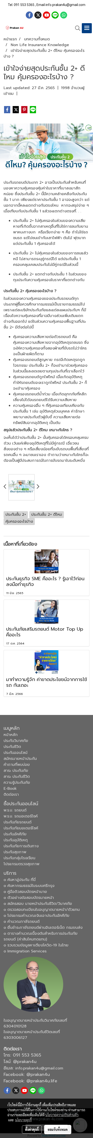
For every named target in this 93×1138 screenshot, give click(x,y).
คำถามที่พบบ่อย (17, 765)
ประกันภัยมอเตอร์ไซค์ (21, 828)
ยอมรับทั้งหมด (58, 1129)
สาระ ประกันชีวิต (17, 776)
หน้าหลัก (11, 735)
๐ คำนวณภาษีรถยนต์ (22, 921)
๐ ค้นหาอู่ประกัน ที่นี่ (20, 880)
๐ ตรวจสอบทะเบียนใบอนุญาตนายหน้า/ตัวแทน (42, 910)
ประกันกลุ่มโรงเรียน (19, 858)
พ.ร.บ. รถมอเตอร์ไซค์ (21, 816)
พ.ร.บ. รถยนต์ (15, 810)
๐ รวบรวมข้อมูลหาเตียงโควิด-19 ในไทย (36, 945)
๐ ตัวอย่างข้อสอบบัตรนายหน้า (29, 898)
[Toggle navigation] (87, 28)
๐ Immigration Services (25, 951)
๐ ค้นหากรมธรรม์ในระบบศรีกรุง (29, 886)
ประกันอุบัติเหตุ (16, 840)
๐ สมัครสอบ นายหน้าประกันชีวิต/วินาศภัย (38, 904)
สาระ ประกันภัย (16, 770)
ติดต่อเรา (11, 794)
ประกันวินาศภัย (16, 741)
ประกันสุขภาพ (15, 852)
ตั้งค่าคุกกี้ (32, 1129)
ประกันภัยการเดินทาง (21, 846)
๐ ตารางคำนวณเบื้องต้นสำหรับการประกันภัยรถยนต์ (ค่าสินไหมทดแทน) (41, 936)
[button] (76, 28)
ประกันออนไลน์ (15, 753)
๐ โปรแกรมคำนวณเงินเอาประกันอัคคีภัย (36, 915)
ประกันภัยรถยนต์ (17, 822)
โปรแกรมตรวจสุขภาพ (21, 864)
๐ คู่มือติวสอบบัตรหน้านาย (25, 892)
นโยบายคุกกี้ (23, 1120)
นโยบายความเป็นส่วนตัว (61, 1115)
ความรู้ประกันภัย (17, 782)
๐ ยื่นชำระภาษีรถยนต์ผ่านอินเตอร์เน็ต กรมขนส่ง (43, 927)
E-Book (10, 788)
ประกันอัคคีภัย (15, 834)
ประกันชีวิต (12, 747)
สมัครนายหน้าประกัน (20, 759)
